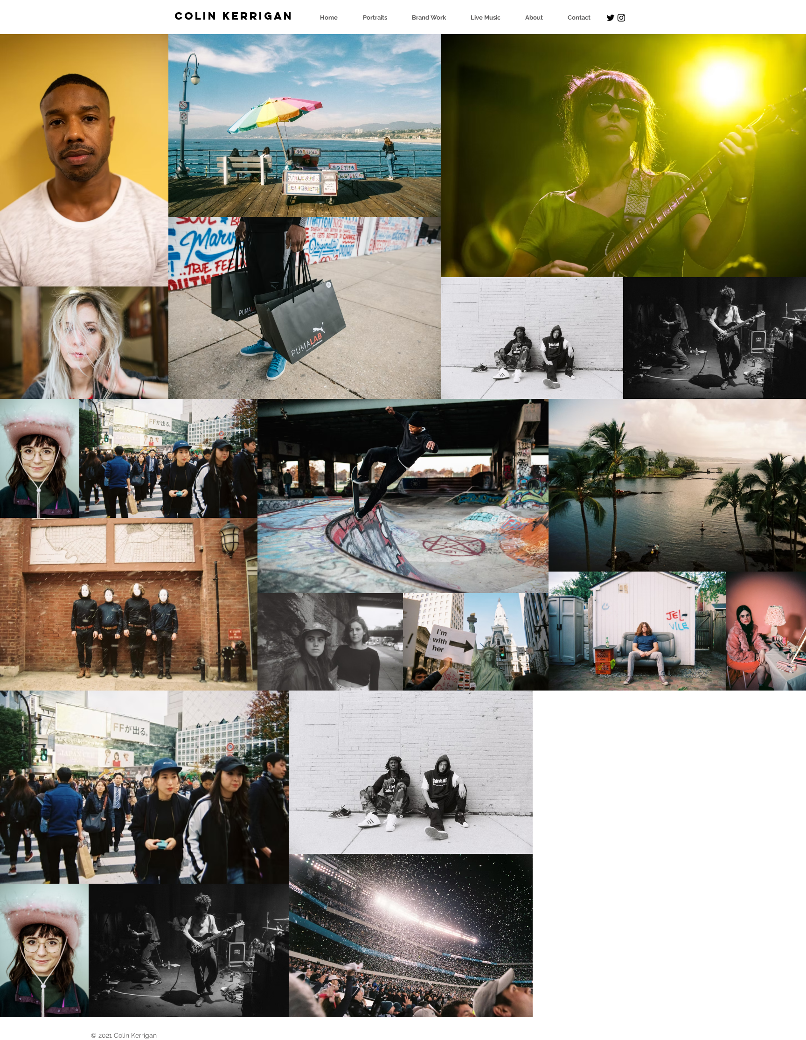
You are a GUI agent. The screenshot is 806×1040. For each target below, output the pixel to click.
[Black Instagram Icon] (621, 18)
